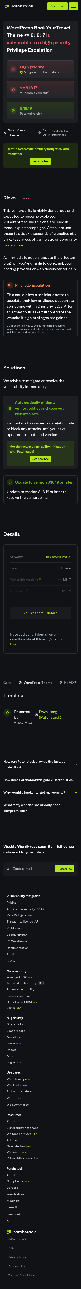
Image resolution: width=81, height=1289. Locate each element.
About (11, 1175)
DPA (11, 1248)
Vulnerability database (23, 1128)
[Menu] (73, 6)
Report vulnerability (21, 989)
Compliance (18, 1181)
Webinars (16, 1152)
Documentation (18, 948)
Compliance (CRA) (22, 1002)
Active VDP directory (25, 983)
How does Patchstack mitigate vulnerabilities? (38, 780)
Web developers (18, 1079)
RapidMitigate (19, 915)
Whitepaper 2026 (22, 1134)
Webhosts (17, 1085)
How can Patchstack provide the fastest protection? (34, 764)
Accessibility (16, 1266)
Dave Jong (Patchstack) (50, 714)
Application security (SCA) (25, 909)
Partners (13, 1121)
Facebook (14, 1214)
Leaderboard (16, 1031)
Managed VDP (19, 977)
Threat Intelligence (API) (24, 921)
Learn (14, 1043)
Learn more (13, 245)
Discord (12, 1056)
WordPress (15, 1098)
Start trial (57, 6)
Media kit (13, 1201)
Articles (12, 1140)
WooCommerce (18, 1104)
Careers (13, 1187)
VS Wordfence (17, 941)
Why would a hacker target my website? (34, 792)
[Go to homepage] (40, 1232)
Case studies (19, 1146)
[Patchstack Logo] (19, 6)
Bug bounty (15, 1024)
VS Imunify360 (17, 935)
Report (12, 1050)
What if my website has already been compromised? (31, 808)
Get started (40, 161)
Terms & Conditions (21, 1275)
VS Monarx (15, 928)
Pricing (12, 902)
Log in (11, 961)
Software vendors (19, 1091)
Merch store (16, 1194)
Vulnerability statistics (23, 1158)
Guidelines (14, 1037)
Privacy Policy (17, 1257)
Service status (17, 954)
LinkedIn (13, 1207)
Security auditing (19, 996)
